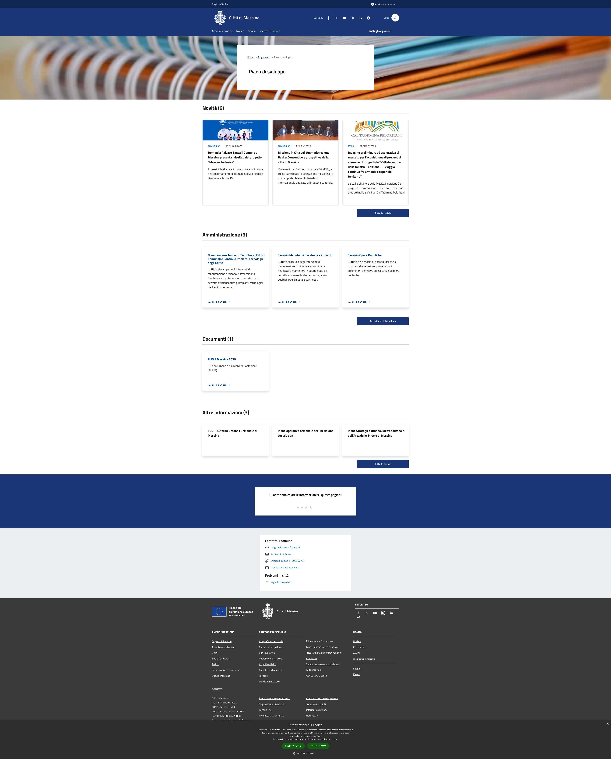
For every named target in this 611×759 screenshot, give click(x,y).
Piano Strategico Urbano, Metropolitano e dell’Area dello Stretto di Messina (376, 433)
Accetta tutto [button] (293, 746)
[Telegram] (367, 17)
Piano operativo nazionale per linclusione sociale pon (305, 433)
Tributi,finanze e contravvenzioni (324, 653)
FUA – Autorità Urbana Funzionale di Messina (232, 433)
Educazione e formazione (319, 641)
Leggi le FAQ (265, 710)
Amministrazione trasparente (322, 698)
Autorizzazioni (314, 670)
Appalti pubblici (267, 664)
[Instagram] (351, 17)
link (336, 739)
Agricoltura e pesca (316, 675)
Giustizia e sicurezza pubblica (322, 647)
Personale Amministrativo (226, 670)
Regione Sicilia (220, 4)
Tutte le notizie (383, 213)
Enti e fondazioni (221, 658)
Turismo (263, 676)
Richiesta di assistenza (271, 715)
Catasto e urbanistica (270, 670)
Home (250, 57)
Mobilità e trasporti (269, 681)
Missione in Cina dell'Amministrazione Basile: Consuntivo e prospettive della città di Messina (303, 157)
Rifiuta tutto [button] (318, 745)
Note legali (312, 715)
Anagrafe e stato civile (271, 641)
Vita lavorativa (267, 653)
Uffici (215, 653)
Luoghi (357, 668)
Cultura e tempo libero (271, 647)
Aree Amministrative (223, 647)
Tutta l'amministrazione (383, 321)
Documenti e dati (221, 676)
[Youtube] (343, 17)
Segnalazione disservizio (272, 704)
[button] (305, 753)
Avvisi (351, 146)
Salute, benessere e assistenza (322, 664)
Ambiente (311, 658)
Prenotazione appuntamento (274, 698)
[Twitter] (335, 17)
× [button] (607, 724)
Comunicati (214, 146)
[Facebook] (327, 17)
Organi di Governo (222, 641)
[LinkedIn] (359, 17)
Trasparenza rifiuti (316, 704)
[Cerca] (395, 17)
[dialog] (305, 739)
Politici (215, 664)
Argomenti (263, 57)
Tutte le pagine (383, 464)
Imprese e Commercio (270, 658)
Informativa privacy (316, 710)
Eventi (356, 674)
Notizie (357, 641)
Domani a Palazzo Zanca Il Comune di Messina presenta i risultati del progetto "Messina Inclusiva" (235, 157)
